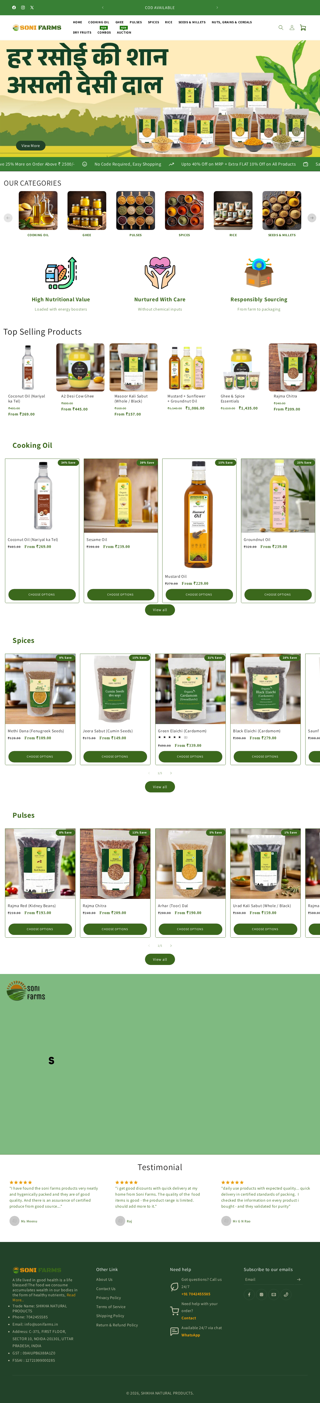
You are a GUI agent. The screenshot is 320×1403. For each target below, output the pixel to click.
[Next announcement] (217, 7)
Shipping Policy (110, 1315)
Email (250, 1279)
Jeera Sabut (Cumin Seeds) (108, 730)
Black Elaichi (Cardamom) (257, 730)
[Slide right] (171, 773)
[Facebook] (249, 1294)
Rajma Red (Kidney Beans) (32, 905)
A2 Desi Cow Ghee (77, 396)
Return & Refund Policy (117, 1325)
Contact (189, 1318)
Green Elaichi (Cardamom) (182, 730)
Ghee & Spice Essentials (233, 399)
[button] (281, 27)
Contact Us (106, 1288)
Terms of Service (111, 1306)
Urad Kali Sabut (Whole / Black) (262, 905)
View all (160, 609)
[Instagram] (261, 1294)
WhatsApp (191, 1335)
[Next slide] (312, 217)
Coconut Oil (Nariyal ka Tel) (26, 399)
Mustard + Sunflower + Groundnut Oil (186, 399)
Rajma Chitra (285, 396)
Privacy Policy (108, 1297)
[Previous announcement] (102, 7)
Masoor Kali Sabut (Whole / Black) (131, 399)
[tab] (149, 153)
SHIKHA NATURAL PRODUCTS (167, 1393)
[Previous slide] (8, 217)
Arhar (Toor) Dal (173, 905)
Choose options (41, 594)
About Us (104, 1279)
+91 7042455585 (196, 1294)
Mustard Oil (175, 576)
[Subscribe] (298, 1279)
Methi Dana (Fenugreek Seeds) (36, 730)
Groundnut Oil (257, 539)
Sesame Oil (96, 539)
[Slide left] (149, 773)
